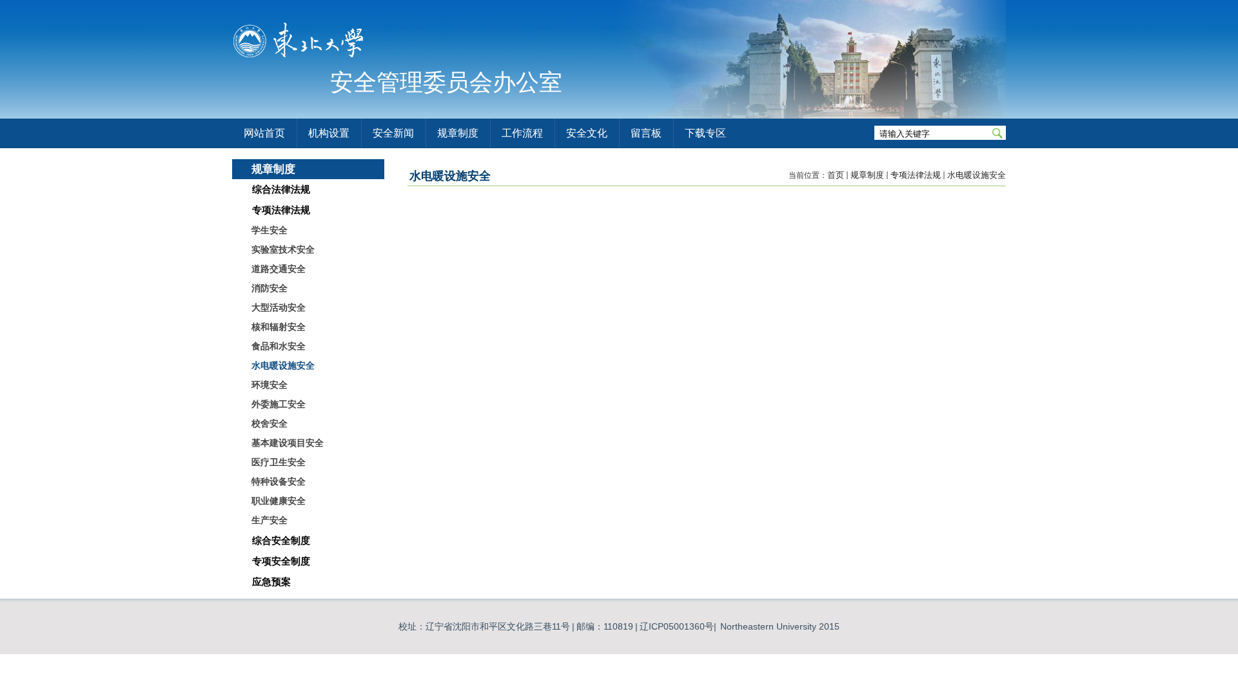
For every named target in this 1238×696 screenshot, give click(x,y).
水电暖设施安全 (976, 175)
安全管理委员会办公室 (446, 82)
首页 (835, 175)
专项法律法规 (915, 175)
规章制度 (867, 175)
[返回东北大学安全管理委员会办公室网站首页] (299, 59)
